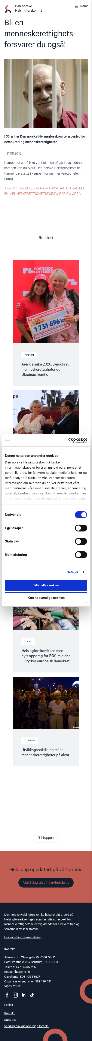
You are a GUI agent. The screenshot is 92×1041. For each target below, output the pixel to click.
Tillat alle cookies (46, 585)
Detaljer (73, 572)
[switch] (81, 528)
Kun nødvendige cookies (46, 598)
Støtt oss (10, 1020)
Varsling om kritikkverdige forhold (26, 1026)
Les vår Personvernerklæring (23, 937)
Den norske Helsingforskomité (28, 9)
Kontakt (9, 1013)
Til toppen (46, 838)
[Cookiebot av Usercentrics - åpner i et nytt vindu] (68, 440)
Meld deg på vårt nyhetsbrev (46, 883)
